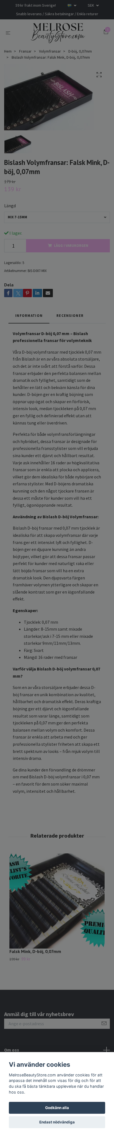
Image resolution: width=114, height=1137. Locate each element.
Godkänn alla (57, 1107)
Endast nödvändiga (57, 1122)
